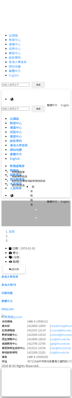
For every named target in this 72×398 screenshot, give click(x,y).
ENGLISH (7, 309)
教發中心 (15, 39)
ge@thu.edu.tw (60, 343)
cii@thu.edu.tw (60, 352)
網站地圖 (15, 66)
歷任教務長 (19, 185)
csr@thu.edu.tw (60, 339)
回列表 (15, 269)
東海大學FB (8, 285)
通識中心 (15, 44)
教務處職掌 (17, 166)
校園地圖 (7, 293)
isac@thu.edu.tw (61, 348)
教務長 (14, 170)
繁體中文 (15, 71)
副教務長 (16, 174)
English (14, 75)
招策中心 (15, 48)
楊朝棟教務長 (19, 176)
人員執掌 (16, 188)
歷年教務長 (32, 195)
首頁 (12, 231)
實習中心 (15, 53)
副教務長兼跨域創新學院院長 (28, 181)
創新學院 (15, 57)
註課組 (13, 35)
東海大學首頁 (18, 62)
